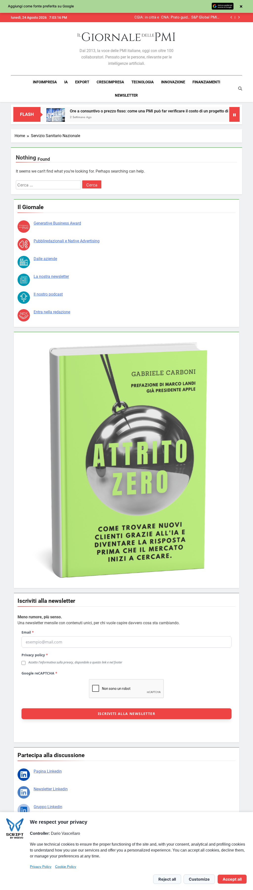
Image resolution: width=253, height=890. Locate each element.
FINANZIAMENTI (206, 82)
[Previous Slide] (231, 17)
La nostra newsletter (51, 276)
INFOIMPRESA (45, 82)
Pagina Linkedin (48, 771)
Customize (199, 879)
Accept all (232, 879)
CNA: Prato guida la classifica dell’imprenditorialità (183, 17)
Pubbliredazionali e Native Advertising (67, 241)
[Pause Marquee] (234, 114)
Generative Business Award (57, 223)
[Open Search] (240, 88)
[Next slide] (238, 17)
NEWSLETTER (126, 95)
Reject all (167, 879)
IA (66, 82)
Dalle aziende (45, 258)
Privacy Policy (40, 867)
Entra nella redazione (52, 312)
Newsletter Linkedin (51, 789)
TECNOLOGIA (142, 82)
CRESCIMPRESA (110, 82)
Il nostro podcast (48, 294)
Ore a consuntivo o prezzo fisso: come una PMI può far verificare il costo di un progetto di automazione (139, 111)
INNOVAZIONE (173, 82)
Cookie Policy (65, 867)
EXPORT (82, 82)
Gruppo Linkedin (48, 806)
